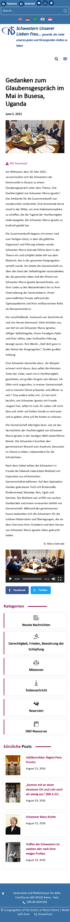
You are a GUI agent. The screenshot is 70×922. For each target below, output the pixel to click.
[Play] (10, 579)
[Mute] (53, 579)
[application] (35, 566)
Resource (12, 3)
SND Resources (36, 731)
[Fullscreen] (59, 579)
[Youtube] (39, 3)
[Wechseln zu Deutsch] (27, 19)
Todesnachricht (36, 690)
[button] (56, 59)
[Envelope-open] (45, 3)
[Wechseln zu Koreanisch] (42, 19)
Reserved (30, 3)
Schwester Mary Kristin (41, 817)
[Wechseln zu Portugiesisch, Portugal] (35, 19)
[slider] (32, 579)
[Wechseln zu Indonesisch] (50, 19)
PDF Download (18, 163)
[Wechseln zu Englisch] (20, 19)
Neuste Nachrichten (36, 625)
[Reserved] (21, 4)
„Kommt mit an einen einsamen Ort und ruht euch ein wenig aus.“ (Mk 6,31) (44, 789)
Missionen (36, 670)
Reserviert (36, 711)
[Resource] (3, 4)
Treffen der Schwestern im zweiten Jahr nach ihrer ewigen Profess (43, 849)
